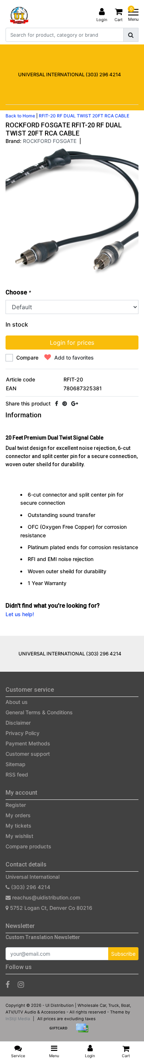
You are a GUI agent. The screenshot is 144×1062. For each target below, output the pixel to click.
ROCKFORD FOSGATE (49, 141)
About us (17, 702)
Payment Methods (28, 743)
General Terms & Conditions (39, 712)
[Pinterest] (64, 403)
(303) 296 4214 (30, 887)
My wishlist (19, 836)
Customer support (28, 754)
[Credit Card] (84, 1031)
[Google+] (74, 403)
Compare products (28, 846)
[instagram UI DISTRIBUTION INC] (21, 984)
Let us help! (20, 614)
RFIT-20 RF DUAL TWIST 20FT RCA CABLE (84, 115)
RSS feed (17, 774)
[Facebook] (56, 403)
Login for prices (72, 342)
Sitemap (15, 764)
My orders (18, 815)
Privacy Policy (23, 733)
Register (16, 805)
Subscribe (123, 954)
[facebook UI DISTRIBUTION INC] (8, 984)
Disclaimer (18, 722)
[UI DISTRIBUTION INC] (19, 15)
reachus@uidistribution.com (46, 897)
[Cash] (61, 1031)
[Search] (131, 34)
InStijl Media (18, 1018)
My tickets (18, 825)
